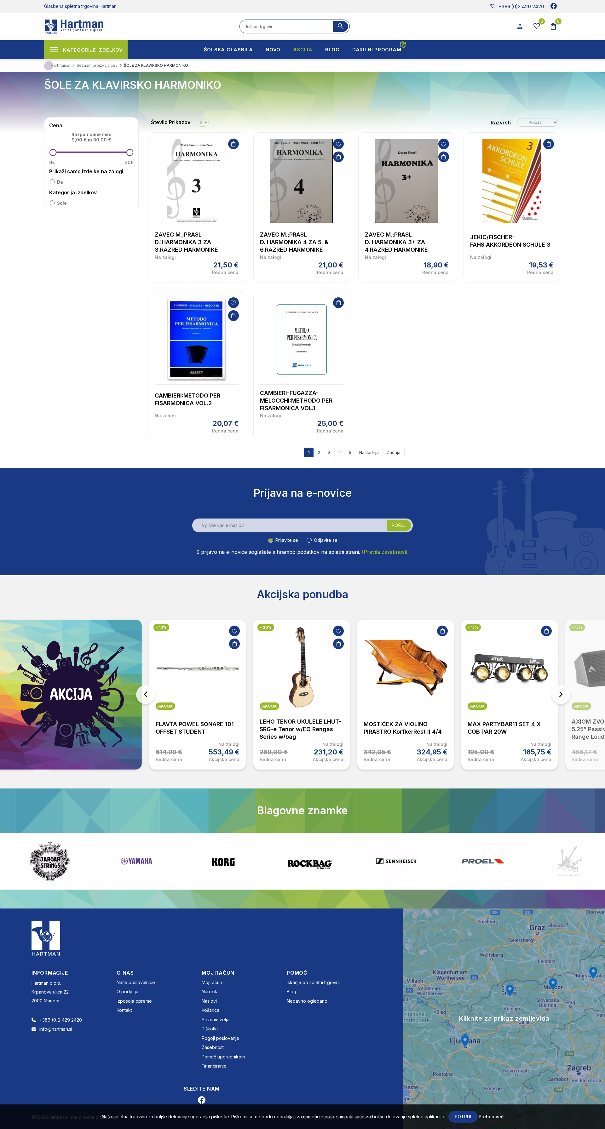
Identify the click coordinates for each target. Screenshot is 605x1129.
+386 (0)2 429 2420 (517, 6)
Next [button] (560, 694)
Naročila (210, 991)
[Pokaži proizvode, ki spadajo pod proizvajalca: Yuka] (570, 861)
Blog (291, 991)
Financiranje (214, 1066)
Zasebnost (213, 1047)
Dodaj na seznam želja (338, 144)
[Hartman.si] (46, 938)
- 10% (161, 627)
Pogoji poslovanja (220, 1038)
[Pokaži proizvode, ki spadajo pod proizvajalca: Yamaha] (50, 861)
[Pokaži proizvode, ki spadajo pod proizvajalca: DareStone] (483, 861)
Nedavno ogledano (307, 1001)
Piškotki (210, 1028)
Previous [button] (145, 694)
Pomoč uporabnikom (223, 1056)
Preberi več (491, 1116)
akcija (165, 706)
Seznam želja (215, 1019)
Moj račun (212, 982)
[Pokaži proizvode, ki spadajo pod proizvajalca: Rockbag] (223, 861)
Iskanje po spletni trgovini (313, 982)
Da (60, 182)
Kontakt (124, 1010)
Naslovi (209, 1001)
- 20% (266, 627)
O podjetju (127, 991)
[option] (198, 695)
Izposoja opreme (134, 1001)
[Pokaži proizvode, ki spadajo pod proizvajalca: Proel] (396, 861)
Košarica (210, 1010)
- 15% (473, 627)
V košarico (233, 144)
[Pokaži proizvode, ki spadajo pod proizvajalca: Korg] (136, 861)
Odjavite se (325, 540)
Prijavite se (286, 540)
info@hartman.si (55, 1029)
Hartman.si (60, 65)
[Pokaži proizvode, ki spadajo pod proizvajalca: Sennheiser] (310, 861)
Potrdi (463, 1116)
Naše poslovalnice (136, 982)
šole (62, 203)
